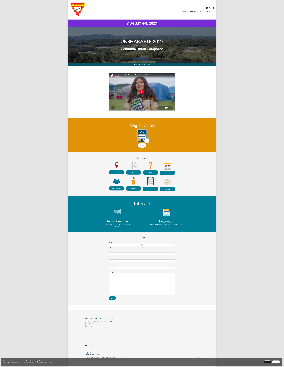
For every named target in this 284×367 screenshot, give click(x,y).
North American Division (99, 357)
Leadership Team (116, 188)
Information (193, 11)
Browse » (117, 226)
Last (143, 247)
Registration (185, 11)
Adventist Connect (111, 357)
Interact (202, 11)
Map (133, 172)
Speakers (133, 188)
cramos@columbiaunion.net (95, 326)
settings (50, 362)
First (110, 247)
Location (116, 172)
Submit (112, 298)
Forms (150, 189)
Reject (267, 361)
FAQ (150, 172)
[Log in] (198, 357)
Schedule (167, 173)
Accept (275, 361)
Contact (208, 11)
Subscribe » (166, 226)
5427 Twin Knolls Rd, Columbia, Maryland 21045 (100, 321)
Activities (167, 189)
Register (142, 145)
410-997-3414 (91, 323)
